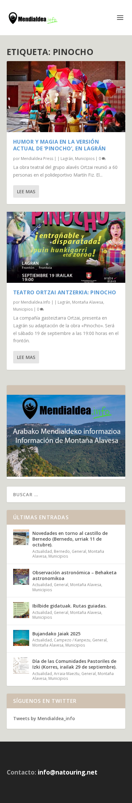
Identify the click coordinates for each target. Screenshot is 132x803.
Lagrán (67, 158)
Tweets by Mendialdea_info (44, 718)
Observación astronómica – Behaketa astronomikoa (74, 575)
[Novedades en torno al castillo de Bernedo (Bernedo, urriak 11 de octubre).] (21, 537)
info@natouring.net (67, 772)
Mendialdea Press (37, 158)
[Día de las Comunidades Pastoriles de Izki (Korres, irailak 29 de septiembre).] (21, 665)
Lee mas (26, 191)
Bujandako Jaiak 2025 (56, 634)
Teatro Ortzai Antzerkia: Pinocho (64, 292)
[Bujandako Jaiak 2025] (21, 638)
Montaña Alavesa (87, 302)
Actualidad (42, 551)
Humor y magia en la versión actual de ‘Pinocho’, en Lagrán (59, 145)
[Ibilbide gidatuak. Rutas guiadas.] (21, 610)
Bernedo (62, 551)
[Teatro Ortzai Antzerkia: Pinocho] (66, 247)
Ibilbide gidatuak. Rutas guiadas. (69, 606)
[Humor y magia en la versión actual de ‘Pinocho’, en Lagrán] (66, 96)
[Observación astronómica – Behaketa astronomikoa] (21, 577)
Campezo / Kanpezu (72, 640)
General (79, 551)
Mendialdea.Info (35, 302)
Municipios (85, 158)
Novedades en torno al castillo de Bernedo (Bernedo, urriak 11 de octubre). (70, 539)
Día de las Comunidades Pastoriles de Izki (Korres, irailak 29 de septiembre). (74, 664)
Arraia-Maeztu (66, 673)
